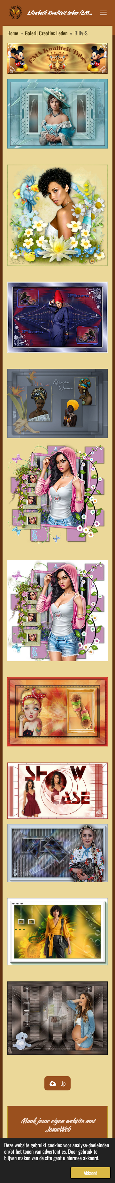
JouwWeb (57, 1129)
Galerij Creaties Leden (46, 33)
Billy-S (81, 33)
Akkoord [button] (90, 1172)
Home (12, 33)
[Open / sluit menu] (103, 13)
